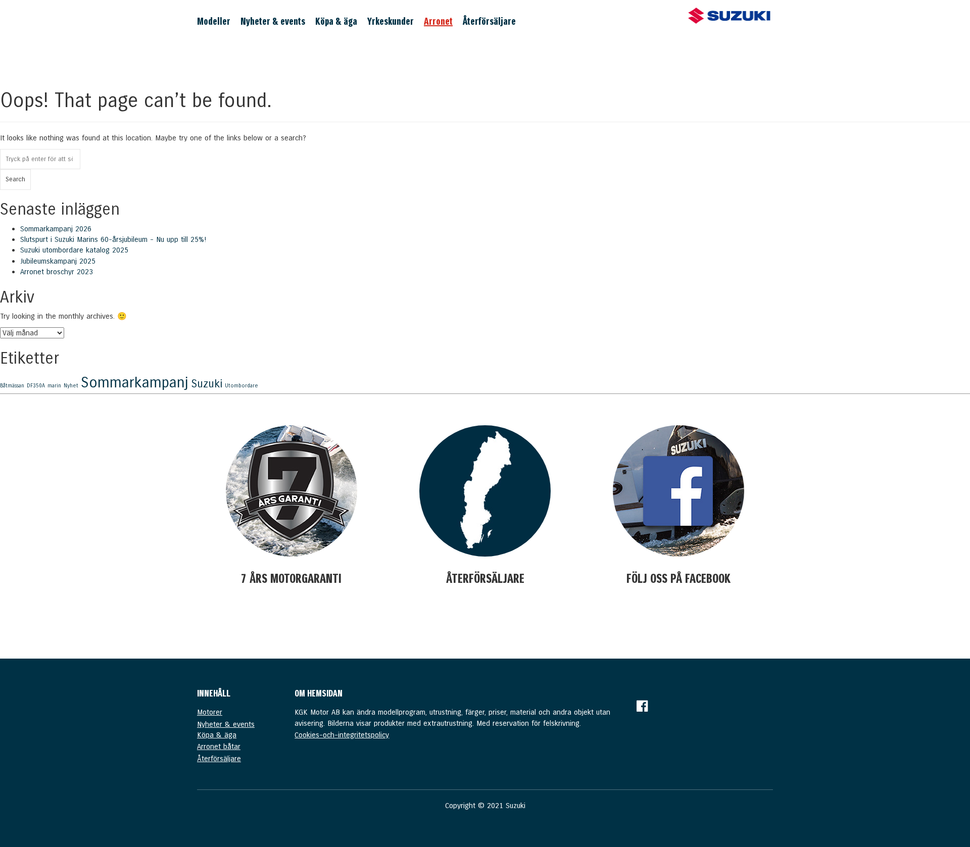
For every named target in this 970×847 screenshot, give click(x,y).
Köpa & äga (336, 21)
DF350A (36, 385)
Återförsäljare (489, 21)
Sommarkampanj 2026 (55, 228)
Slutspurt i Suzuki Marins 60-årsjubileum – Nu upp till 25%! (113, 239)
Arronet (438, 21)
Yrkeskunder (390, 21)
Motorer (209, 712)
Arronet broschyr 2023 (56, 271)
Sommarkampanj (134, 382)
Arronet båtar (218, 746)
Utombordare (241, 385)
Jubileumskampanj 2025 (57, 261)
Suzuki (206, 383)
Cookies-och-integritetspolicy (342, 734)
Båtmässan (12, 385)
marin (54, 385)
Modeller (213, 21)
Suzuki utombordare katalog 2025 (74, 250)
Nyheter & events (272, 21)
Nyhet (71, 385)
